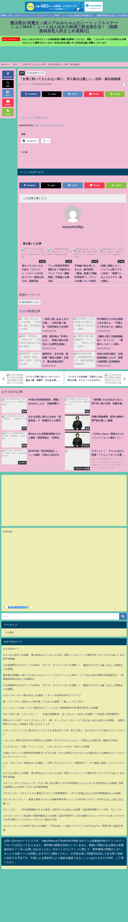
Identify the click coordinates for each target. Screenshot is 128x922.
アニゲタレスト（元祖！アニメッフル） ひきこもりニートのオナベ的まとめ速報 (46, 746)
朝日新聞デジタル (37, 73)
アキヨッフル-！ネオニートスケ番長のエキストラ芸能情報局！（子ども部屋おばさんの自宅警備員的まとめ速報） (63, 793)
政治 (22, 73)
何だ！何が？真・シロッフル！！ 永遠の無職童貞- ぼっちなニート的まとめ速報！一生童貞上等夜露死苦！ (61, 714)
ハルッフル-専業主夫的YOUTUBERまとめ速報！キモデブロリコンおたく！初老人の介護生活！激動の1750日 (60, 740)
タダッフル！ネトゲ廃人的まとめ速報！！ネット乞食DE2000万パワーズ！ (42, 695)
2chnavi (7, 531)
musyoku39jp (72, 226)
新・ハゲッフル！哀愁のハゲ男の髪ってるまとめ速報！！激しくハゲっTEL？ (43, 701)
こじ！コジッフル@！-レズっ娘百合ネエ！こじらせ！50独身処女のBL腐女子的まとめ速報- (51, 708)
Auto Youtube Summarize (49, 125)
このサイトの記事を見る (33, 117)
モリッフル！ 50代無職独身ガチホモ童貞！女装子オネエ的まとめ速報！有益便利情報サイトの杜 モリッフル (62, 809)
